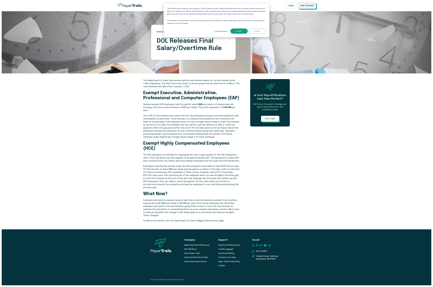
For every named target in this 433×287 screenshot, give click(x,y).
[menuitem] (253, 245)
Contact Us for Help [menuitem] (227, 257)
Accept (239, 31)
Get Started (307, 6)
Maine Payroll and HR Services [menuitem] (197, 245)
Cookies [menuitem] (221, 266)
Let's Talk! (270, 119)
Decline (257, 31)
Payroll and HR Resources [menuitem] (229, 245)
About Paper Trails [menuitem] (192, 253)
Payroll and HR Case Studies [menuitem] (196, 257)
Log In (291, 6)
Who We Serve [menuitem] (190, 249)
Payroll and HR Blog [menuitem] (226, 253)
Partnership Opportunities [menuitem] (195, 262)
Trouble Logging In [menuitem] (226, 249)
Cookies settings (220, 31)
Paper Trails (162, 32)
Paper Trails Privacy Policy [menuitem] (229, 262)
